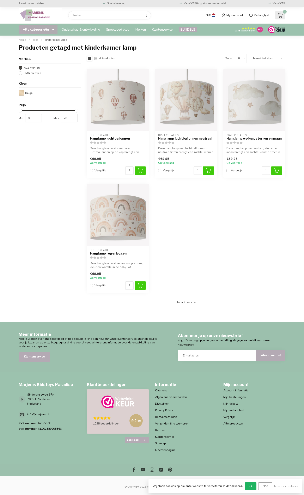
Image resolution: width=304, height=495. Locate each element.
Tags (35, 40)
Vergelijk (100, 170)
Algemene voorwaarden (171, 397)
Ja (250, 486)
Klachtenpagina (165, 450)
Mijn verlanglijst (233, 410)
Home (22, 40)
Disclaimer (162, 404)
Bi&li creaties (32, 73)
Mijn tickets (230, 404)
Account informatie (235, 390)
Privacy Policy (164, 410)
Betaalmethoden (166, 417)
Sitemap (160, 443)
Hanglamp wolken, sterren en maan (254, 138)
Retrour (160, 430)
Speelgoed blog (117, 29)
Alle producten (233, 424)
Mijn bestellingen (234, 397)
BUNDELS (187, 29)
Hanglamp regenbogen (108, 253)
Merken (140, 29)
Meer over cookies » (286, 486)
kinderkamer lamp (56, 40)
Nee (265, 486)
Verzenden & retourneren (172, 424)
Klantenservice (162, 29)
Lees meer (133, 439)
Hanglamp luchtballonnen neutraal (185, 138)
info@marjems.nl (38, 414)
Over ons (161, 390)
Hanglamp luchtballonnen (110, 138)
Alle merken (32, 67)
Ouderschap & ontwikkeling (81, 29)
